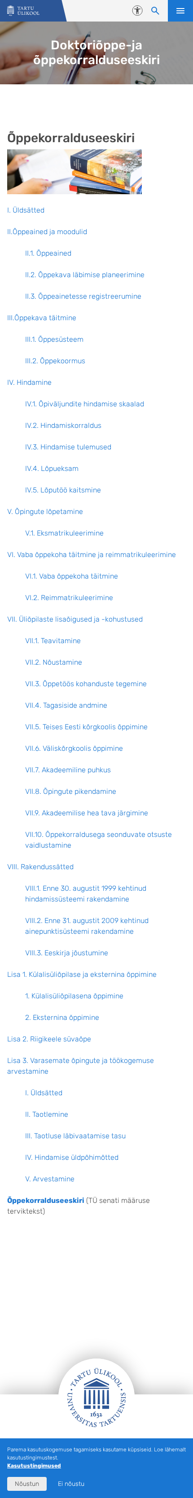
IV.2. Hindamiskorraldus (63, 425)
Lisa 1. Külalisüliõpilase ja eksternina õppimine (82, 974)
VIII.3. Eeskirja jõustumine (66, 953)
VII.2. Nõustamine (53, 662)
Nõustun (27, 1484)
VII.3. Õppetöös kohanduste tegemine (86, 683)
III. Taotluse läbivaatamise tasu (75, 1136)
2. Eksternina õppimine (62, 1017)
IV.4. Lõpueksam (52, 468)
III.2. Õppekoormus (55, 361)
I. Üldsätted (25, 210)
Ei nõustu (71, 1484)
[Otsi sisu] (155, 11)
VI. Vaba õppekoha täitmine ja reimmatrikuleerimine (91, 554)
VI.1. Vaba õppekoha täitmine (71, 576)
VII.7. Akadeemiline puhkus (68, 770)
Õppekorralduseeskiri (45, 1200)
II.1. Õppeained (48, 253)
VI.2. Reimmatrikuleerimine (69, 597)
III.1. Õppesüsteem (54, 339)
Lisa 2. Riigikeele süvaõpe (49, 1039)
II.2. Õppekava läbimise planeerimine (85, 274)
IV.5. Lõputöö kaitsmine (63, 490)
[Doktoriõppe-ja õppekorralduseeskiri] (23, 11)
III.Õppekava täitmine (41, 318)
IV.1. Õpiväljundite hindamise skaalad (84, 404)
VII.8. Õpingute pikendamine (70, 791)
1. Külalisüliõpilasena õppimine (74, 996)
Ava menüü (180, 11)
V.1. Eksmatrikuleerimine (64, 533)
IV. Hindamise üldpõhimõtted (71, 1157)
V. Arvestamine (50, 1179)
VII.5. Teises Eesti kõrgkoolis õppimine (86, 727)
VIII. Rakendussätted (40, 866)
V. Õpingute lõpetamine (45, 511)
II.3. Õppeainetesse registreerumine (83, 296)
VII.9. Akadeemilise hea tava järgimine (86, 813)
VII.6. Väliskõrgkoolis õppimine (74, 748)
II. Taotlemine (46, 1114)
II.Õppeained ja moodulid (47, 231)
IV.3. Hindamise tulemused (68, 447)
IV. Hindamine (29, 382)
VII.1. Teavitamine (53, 640)
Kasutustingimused (34, 1466)
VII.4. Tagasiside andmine (66, 705)
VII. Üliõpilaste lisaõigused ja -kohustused (75, 619)
